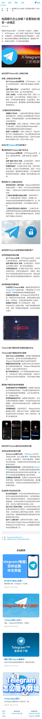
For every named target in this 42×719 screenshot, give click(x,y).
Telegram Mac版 (34, 713)
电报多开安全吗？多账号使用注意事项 (18, 539)
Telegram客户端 (11, 290)
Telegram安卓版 (16, 713)
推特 (38, 3)
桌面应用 (34, 711)
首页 (3, 3)
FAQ (3, 713)
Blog (3, 716)
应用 (9, 3)
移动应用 (17, 711)
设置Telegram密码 (12, 145)
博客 (16, 3)
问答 (22, 3)
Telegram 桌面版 (34, 716)
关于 (3, 711)
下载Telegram (29, 454)
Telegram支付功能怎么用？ (15, 537)
